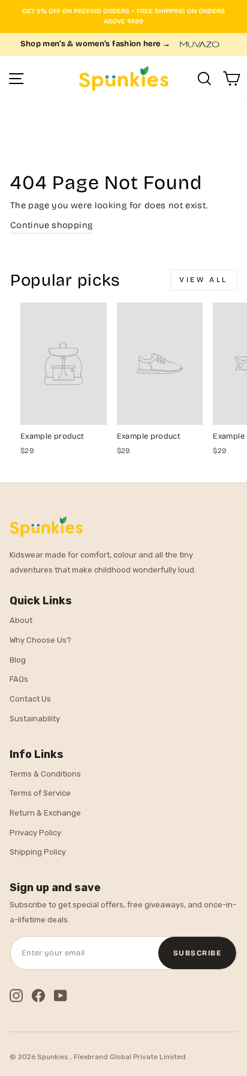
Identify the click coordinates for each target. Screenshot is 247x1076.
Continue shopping (51, 225)
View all (203, 279)
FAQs (19, 679)
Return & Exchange (45, 812)
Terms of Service (40, 793)
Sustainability (35, 718)
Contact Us (30, 698)
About (21, 620)
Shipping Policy (38, 851)
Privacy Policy (35, 832)
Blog (18, 659)
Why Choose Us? (40, 640)
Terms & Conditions (45, 773)
